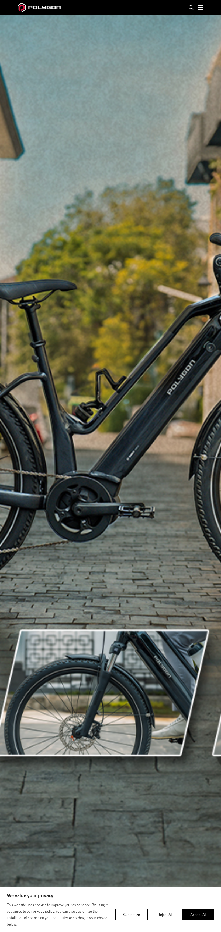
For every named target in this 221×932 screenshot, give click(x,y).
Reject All (165, 914)
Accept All (198, 914)
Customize (131, 914)
